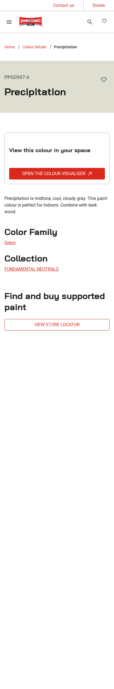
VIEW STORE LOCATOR (57, 324)
